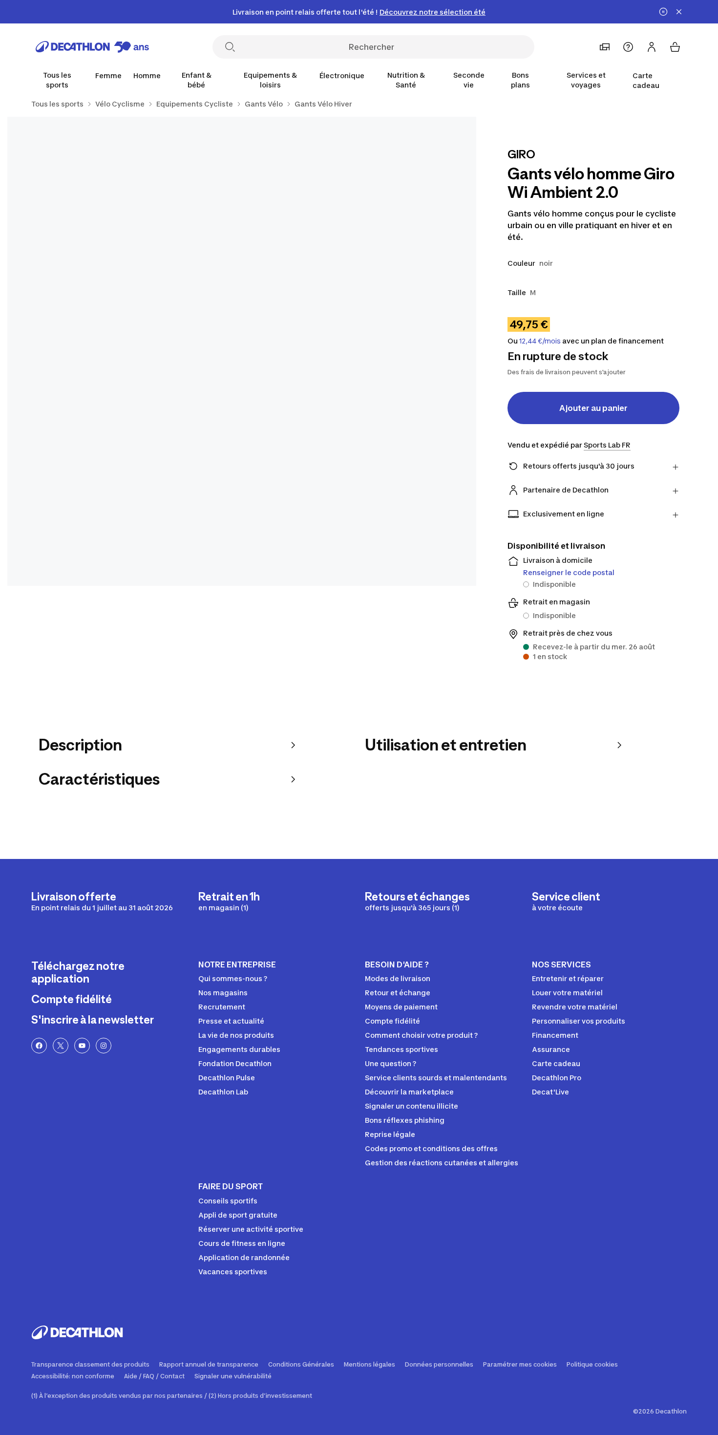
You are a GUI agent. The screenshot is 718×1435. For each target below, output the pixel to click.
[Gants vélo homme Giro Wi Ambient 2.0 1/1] (241, 351)
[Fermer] (679, 12)
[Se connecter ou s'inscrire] (651, 47)
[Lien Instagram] (103, 1045)
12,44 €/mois (540, 341)
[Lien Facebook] (39, 1045)
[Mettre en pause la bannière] (663, 12)
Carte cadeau (646, 80)
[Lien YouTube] (82, 1045)
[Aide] (628, 47)
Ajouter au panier (593, 408)
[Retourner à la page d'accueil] (92, 47)
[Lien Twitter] (60, 1045)
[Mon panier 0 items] (675, 47)
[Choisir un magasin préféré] (604, 47)
